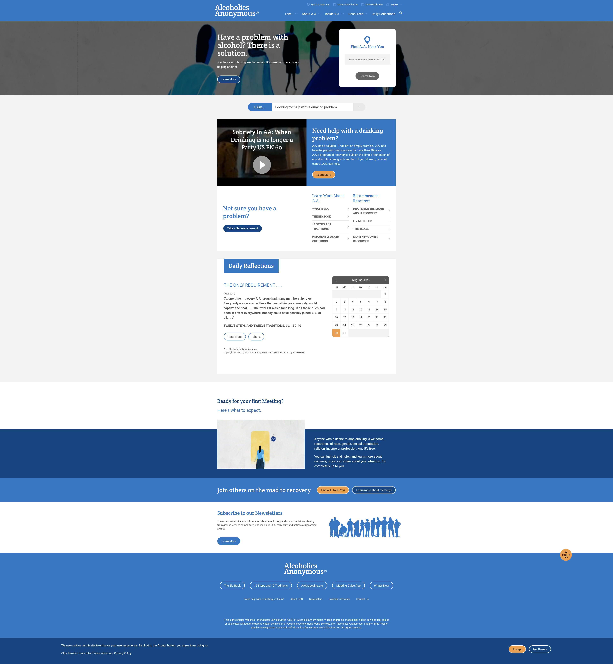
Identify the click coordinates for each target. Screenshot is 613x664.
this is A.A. (361, 228)
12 (360, 309)
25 (352, 325)
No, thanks (540, 649)
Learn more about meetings (374, 490)
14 (377, 309)
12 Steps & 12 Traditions (321, 226)
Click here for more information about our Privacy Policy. (96, 653)
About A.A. (309, 14)
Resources (355, 14)
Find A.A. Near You (320, 4)
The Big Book (321, 216)
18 (352, 317)
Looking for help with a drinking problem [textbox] (306, 107)
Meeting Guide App (348, 585)
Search (399, 15)
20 (368, 317)
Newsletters (315, 599)
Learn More (228, 79)
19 (360, 317)
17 (344, 317)
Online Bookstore (374, 4)
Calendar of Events (339, 599)
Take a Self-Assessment (242, 228)
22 (385, 317)
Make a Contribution (347, 4)
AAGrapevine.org (312, 585)
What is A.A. (320, 208)
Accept (517, 649)
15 (385, 309)
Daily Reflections (383, 14)
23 (336, 325)
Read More (235, 336)
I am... (289, 14)
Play (262, 165)
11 (352, 309)
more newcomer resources (365, 239)
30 (336, 333)
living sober (362, 221)
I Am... (260, 107)
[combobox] (312, 107)
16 (336, 317)
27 (368, 325)
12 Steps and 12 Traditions (271, 585)
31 (344, 333)
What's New (381, 585)
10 (344, 309)
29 (385, 325)
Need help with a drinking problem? (264, 599)
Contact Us (362, 599)
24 (344, 325)
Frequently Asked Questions (325, 239)
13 (368, 309)
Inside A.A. (332, 14)
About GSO (296, 599)
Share (256, 336)
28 (377, 325)
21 (377, 317)
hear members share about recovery (368, 211)
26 (360, 325)
